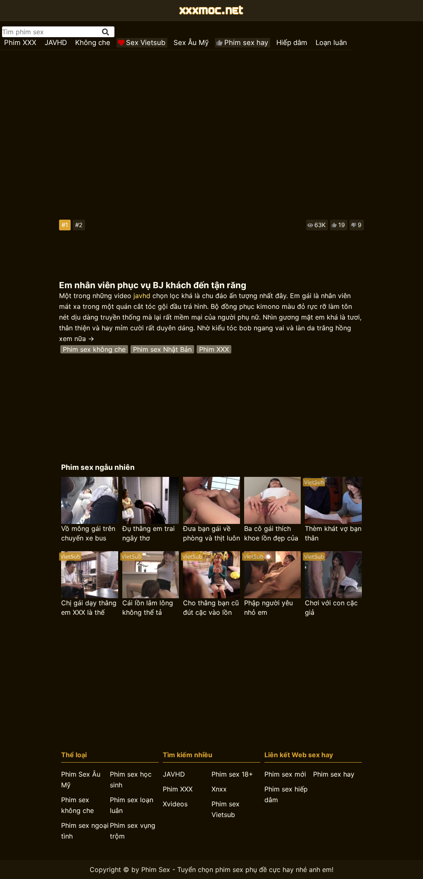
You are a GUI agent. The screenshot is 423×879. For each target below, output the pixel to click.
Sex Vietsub (145, 42)
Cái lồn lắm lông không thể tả (147, 607)
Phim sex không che (94, 349)
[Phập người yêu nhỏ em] (272, 574)
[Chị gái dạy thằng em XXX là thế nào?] (89, 574)
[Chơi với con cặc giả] (333, 574)
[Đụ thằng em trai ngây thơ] (150, 500)
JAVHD (56, 42)
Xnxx (219, 789)
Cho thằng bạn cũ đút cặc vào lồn (211, 607)
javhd (141, 295)
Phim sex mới (285, 774)
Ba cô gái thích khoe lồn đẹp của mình (271, 533)
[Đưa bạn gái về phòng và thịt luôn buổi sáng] (211, 500)
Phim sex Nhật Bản (162, 349)
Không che (92, 42)
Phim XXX (20, 42)
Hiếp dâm (291, 42)
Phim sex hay (246, 42)
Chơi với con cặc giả (331, 607)
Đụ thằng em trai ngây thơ (148, 533)
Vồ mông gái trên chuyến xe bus (88, 533)
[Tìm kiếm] (106, 32)
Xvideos (175, 804)
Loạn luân (331, 42)
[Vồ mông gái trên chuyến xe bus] (89, 500)
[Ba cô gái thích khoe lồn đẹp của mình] (272, 500)
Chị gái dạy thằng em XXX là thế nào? (88, 608)
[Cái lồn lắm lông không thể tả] (150, 574)
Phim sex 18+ (232, 774)
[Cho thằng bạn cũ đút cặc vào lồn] (211, 574)
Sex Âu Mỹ (191, 42)
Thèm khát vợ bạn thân (333, 533)
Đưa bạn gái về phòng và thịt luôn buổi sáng (211, 533)
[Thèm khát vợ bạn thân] (333, 500)
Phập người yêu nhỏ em (268, 607)
